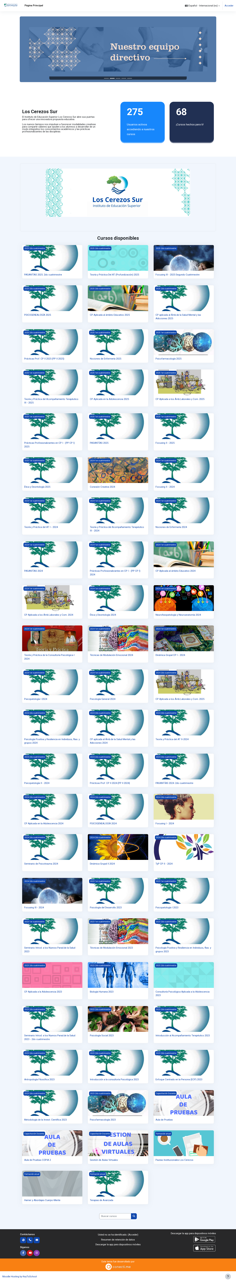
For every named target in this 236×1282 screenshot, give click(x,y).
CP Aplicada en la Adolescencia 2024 (43, 823)
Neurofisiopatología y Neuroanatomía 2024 (178, 614)
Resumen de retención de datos (118, 1239)
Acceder (229, 5)
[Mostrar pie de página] (228, 1276)
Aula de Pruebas (164, 1119)
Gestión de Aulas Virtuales (104, 1160)
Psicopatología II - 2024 (36, 783)
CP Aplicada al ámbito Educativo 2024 (175, 570)
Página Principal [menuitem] (34, 5)
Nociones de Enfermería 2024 (171, 527)
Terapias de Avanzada (101, 1200)
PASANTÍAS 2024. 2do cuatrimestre (174, 783)
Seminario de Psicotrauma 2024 (41, 863)
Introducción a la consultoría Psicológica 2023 (114, 1079)
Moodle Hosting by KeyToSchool (19, 1276)
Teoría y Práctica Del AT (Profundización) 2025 (114, 274)
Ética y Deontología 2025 (37, 486)
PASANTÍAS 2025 (99, 442)
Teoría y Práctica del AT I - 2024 (41, 527)
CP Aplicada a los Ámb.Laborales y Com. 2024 (48, 614)
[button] (202, 5)
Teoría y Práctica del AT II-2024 (172, 739)
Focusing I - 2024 (165, 823)
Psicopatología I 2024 (35, 699)
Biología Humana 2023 (102, 991)
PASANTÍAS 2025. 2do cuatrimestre (43, 274)
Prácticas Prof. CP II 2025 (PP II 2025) (44, 358)
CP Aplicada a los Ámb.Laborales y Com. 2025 (180, 399)
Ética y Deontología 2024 (103, 614)
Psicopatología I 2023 (167, 907)
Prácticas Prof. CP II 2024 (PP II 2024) (110, 783)
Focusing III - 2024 (34, 907)
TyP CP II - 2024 (164, 863)
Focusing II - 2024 (165, 486)
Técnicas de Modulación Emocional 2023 (111, 947)
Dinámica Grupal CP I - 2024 (170, 655)
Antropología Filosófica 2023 (39, 1079)
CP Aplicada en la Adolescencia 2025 (109, 399)
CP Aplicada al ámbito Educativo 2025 (110, 314)
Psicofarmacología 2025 (168, 358)
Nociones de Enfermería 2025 (105, 358)
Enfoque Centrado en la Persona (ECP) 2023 (179, 1079)
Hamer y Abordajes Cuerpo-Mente (42, 1200)
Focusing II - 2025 (165, 442)
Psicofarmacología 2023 (103, 1119)
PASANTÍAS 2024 (33, 570)
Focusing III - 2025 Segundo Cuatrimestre (178, 274)
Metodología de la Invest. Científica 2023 (45, 1119)
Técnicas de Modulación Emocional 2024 (111, 655)
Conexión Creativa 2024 (102, 486)
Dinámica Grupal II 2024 (102, 863)
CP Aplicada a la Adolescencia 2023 (43, 991)
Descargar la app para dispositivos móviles (118, 1244)
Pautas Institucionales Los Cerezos (174, 1160)
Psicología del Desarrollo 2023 (106, 907)
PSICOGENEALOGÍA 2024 (103, 823)
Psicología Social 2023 (102, 1035)
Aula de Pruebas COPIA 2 (37, 1160)
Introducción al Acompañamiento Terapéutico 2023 (183, 1035)
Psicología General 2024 (102, 699)
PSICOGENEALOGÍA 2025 (37, 314)
